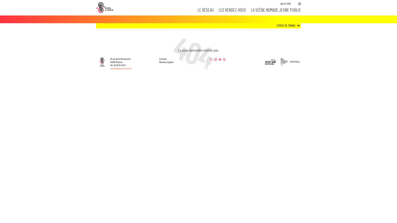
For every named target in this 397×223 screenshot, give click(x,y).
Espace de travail (286, 25)
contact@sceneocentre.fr (121, 68)
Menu (299, 4)
